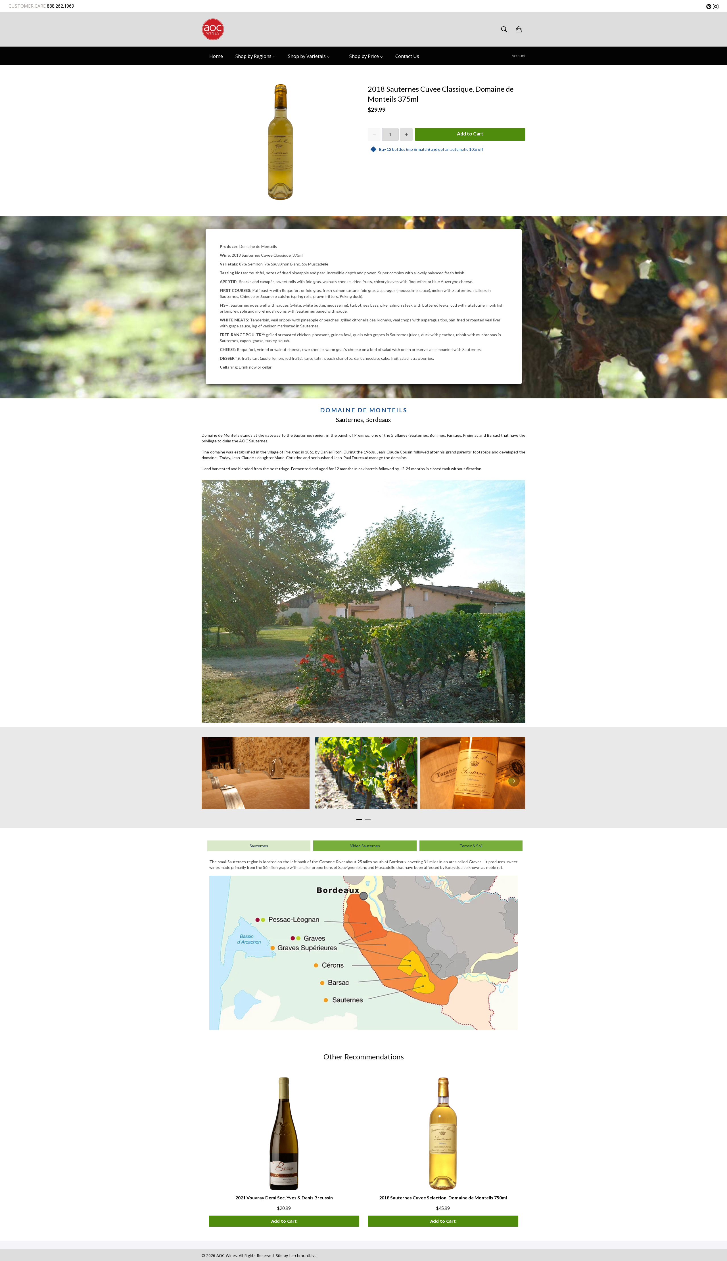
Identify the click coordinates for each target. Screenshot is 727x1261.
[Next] (514, 781)
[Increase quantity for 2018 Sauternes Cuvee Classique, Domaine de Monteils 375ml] (406, 134)
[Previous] (213, 781)
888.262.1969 (60, 6)
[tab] (359, 819)
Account (518, 55)
